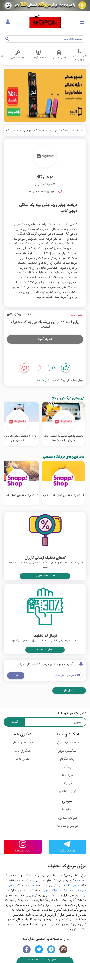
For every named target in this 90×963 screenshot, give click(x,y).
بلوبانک (54, 890)
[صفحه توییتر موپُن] (39, 949)
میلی (76, 890)
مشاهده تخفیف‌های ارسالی (45, 576)
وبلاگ (67, 767)
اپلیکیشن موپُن (67, 750)
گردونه (67, 783)
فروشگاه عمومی (34, 130)
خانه (80, 130)
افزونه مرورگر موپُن (67, 742)
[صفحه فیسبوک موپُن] (27, 949)
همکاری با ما (22, 750)
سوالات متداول (67, 817)
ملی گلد (66, 890)
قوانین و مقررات (67, 826)
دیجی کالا (12, 130)
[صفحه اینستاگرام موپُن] (63, 949)
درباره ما (67, 809)
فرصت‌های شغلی (22, 742)
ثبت (16, 675)
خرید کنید (45, 339)
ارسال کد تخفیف (45, 649)
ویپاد (45, 890)
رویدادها (67, 775)
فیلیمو (30, 885)
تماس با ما (22, 759)
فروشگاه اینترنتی (60, 130)
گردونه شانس (67, 791)
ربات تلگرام (67, 759)
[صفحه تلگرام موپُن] (51, 949)
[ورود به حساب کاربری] (8, 22)
